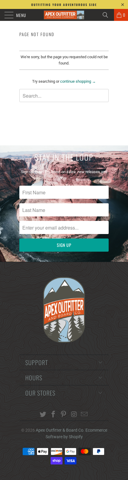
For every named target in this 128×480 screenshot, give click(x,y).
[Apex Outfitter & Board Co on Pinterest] (63, 414)
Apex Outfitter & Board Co (59, 430)
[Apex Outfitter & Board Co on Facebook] (53, 414)
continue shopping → (78, 81)
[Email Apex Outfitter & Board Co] (84, 414)
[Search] (107, 15)
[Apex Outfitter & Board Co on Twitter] (43, 414)
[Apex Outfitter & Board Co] (64, 15)
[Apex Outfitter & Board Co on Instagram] (74, 414)
